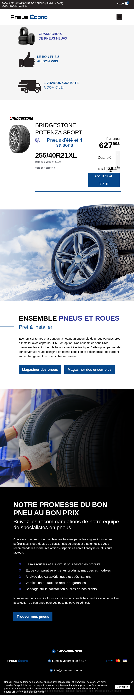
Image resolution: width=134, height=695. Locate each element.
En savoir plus (36, 691)
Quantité (105, 157)
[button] (119, 17)
